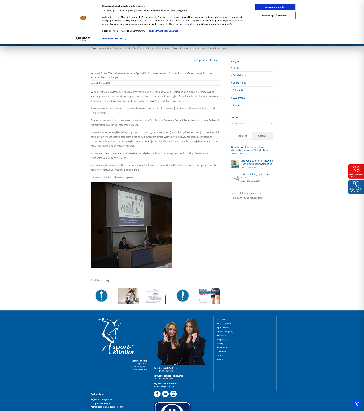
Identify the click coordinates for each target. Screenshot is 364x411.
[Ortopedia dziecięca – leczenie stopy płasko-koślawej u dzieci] (235, 162)
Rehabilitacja (240, 75)
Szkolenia (238, 90)
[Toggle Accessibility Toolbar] (356, 403)
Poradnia (221, 335)
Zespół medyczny (225, 331)
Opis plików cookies (112, 38)
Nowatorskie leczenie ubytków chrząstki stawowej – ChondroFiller (249, 148)
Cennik (220, 355)
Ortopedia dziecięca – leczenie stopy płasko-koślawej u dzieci (256, 162)
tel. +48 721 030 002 (163, 378)
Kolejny (214, 60)
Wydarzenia (239, 97)
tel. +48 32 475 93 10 (163, 371)
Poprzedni (201, 60)
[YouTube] (165, 394)
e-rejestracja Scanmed (164, 386)
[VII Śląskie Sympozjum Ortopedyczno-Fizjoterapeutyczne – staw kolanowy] (209, 296)
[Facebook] (157, 394)
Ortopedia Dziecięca (100, 403)
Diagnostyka (223, 339)
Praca (236, 67)
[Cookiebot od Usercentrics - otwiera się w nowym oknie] (83, 39)
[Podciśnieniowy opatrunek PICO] (235, 176)
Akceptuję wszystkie (275, 7)
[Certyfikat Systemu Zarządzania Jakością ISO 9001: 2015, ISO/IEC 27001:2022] (155, 296)
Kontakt (220, 359)
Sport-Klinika (240, 82)
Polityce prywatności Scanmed (162, 31)
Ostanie (262, 135)
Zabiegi (237, 105)
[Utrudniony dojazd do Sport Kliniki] (182, 296)
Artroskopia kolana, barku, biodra (107, 406)
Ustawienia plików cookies (274, 15)
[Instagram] (173, 394)
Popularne (241, 135)
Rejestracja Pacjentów (101, 399)
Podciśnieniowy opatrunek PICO (254, 176)
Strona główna (224, 323)
